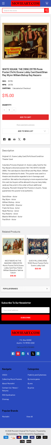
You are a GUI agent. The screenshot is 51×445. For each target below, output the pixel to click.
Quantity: (7, 105)
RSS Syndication (8, 395)
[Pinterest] (24, 139)
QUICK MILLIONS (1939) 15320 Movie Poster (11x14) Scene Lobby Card (38, 262)
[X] (19, 139)
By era (30, 383)
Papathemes (39, 434)
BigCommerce (12, 434)
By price (31, 388)
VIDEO (4, 375)
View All (29, 416)
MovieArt (5, 416)
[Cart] (47, 3)
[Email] (9, 139)
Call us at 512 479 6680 (25, 347)
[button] (25, 131)
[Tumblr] (28, 354)
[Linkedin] (38, 354)
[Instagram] (23, 354)
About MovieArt (8, 383)
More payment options (26, 125)
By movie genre (34, 379)
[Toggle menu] (3, 3)
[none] (25, 41)
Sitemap (5, 399)
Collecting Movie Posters (12, 379)
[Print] (14, 139)
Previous (3, 257)
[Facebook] (4, 139)
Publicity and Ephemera (37, 375)
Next (48, 257)
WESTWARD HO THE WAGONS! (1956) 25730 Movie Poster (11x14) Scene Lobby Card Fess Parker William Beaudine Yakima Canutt (13, 266)
